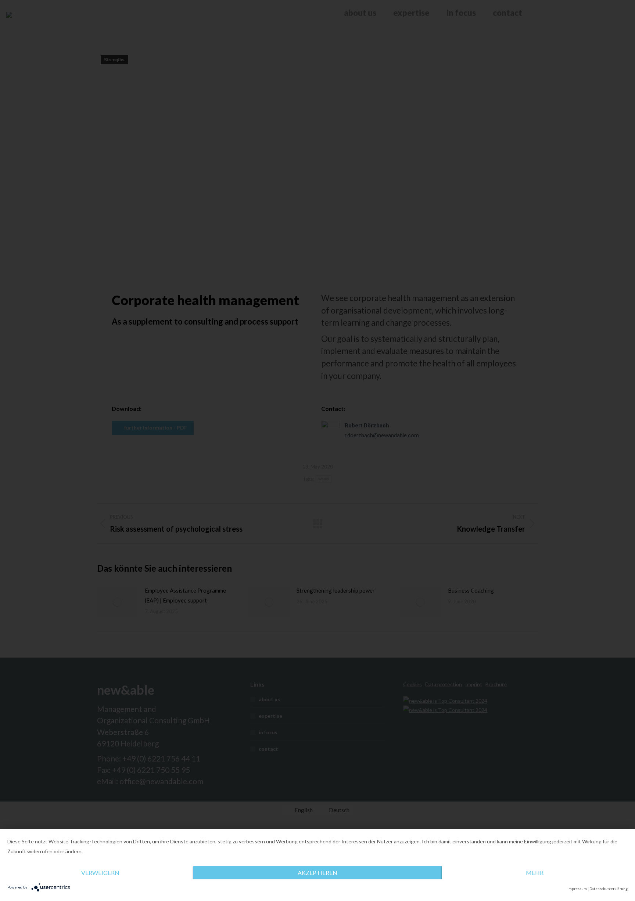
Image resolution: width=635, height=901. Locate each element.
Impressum (577, 888)
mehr (534, 872)
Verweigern (100, 872)
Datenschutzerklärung (608, 888)
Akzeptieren (317, 872)
